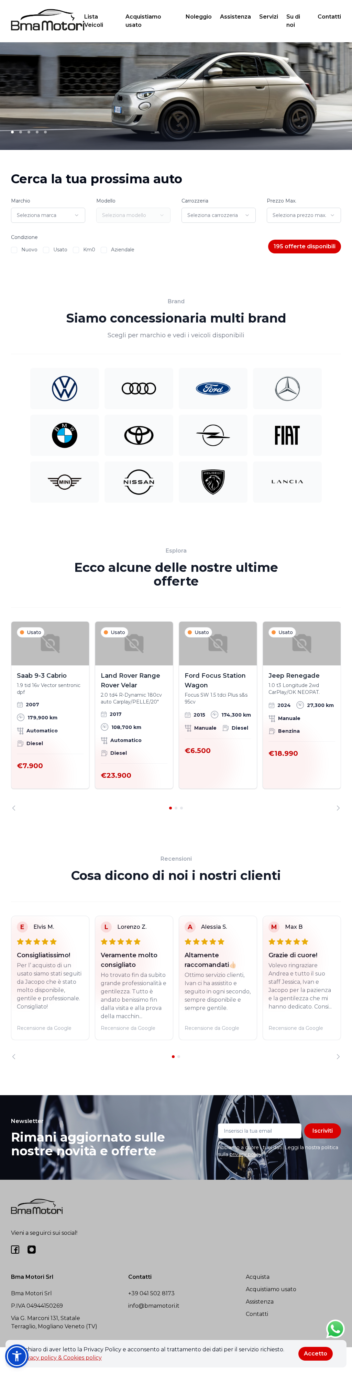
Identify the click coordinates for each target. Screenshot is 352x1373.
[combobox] (48, 215)
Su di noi (293, 20)
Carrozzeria (195, 201)
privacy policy (246, 1154)
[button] (17, 1356)
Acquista (258, 1277)
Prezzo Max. (281, 201)
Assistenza (235, 16)
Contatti (329, 16)
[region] (176, 716)
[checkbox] (14, 250)
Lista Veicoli (93, 20)
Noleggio (199, 16)
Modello (106, 201)
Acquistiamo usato (143, 20)
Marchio (20, 201)
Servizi (268, 16)
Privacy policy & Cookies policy (60, 1357)
